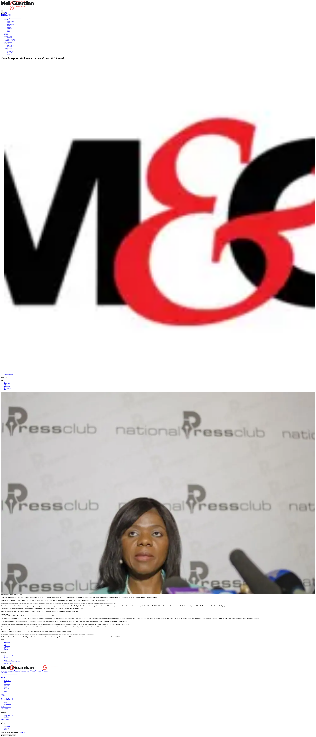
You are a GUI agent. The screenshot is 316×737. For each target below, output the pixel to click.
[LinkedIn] (4, 15)
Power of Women (8, 715)
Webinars (6, 717)
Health (5, 687)
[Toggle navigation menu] (2, 11)
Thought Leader (7, 699)
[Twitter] (8, 15)
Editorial (6, 702)
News (3, 677)
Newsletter (7, 726)
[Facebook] (1, 15)
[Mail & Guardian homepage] (158, 5)
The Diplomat (7, 704)
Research (6, 728)
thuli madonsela (8, 663)
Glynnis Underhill (8, 374)
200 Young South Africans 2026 (9, 674)
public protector (8, 660)
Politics (2, 694)
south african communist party (12, 661)
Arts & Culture (4, 708)
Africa (5, 682)
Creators (5, 672)
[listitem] (4, 671)
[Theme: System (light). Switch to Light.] (3, 13)
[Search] (6, 13)
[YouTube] (10, 15)
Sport (5, 691)
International (7, 684)
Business (3, 695)
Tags (2, 672)
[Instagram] (2, 15)
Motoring (6, 688)
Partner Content (5, 719)
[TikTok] (6, 15)
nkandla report (7, 658)
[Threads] (5, 15)
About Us (6, 729)
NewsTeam (22, 732)
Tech (5, 690)
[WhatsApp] (9, 15)
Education (6, 685)
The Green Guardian (6, 707)
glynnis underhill (8, 655)
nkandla (6, 657)
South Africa (7, 681)
